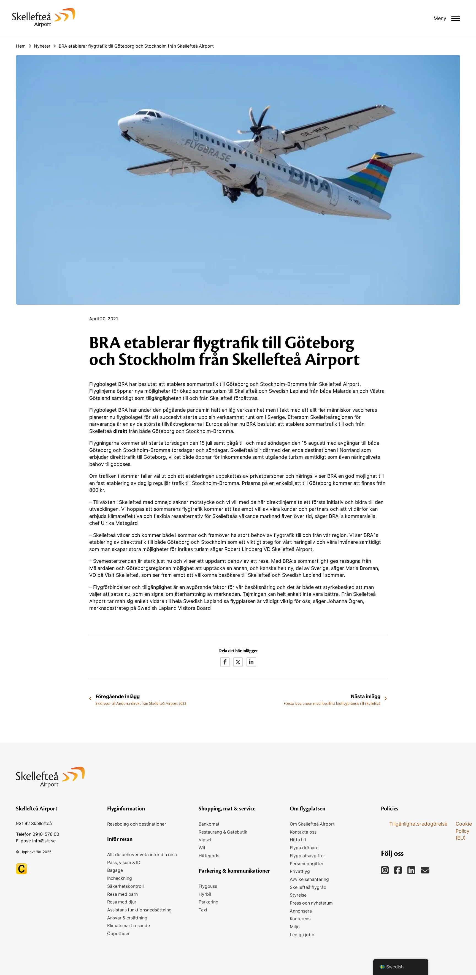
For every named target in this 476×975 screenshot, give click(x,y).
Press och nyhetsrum (311, 903)
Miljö (295, 926)
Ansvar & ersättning (127, 918)
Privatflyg (300, 871)
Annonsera (301, 911)
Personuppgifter (306, 863)
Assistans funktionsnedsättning (139, 910)
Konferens (300, 918)
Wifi (203, 847)
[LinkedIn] (251, 662)
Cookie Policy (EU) (464, 831)
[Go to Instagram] (411, 870)
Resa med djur (121, 902)
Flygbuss (208, 886)
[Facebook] (225, 662)
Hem (21, 46)
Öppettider (118, 933)
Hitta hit (298, 839)
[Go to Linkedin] (425, 870)
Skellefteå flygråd (308, 887)
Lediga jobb (302, 934)
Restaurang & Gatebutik (223, 832)
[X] (238, 662)
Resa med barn (122, 894)
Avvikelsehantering (309, 879)
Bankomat (209, 824)
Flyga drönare (304, 847)
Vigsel (205, 839)
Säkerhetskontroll (125, 886)
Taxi (203, 910)
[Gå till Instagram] (385, 870)
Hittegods (209, 855)
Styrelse (298, 895)
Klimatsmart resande (128, 925)
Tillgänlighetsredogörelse (418, 824)
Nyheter (42, 46)
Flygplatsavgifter (307, 855)
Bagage (115, 870)
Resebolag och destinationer (136, 824)
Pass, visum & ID (123, 862)
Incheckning (119, 878)
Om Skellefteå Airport (312, 824)
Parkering (208, 902)
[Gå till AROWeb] (21, 868)
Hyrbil (205, 894)
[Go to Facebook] (398, 870)
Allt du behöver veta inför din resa (142, 854)
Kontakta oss (303, 832)
